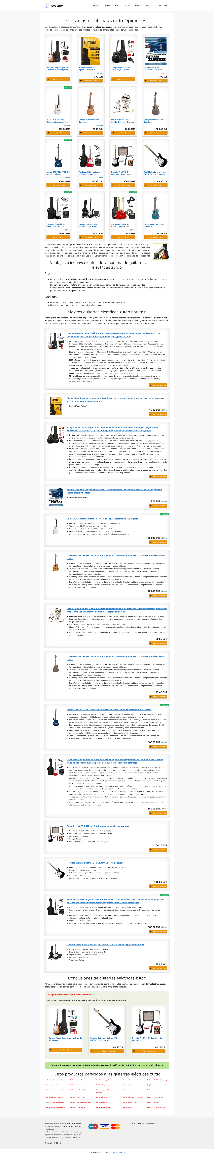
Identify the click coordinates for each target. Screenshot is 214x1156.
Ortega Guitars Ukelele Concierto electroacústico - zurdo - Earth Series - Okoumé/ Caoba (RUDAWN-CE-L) (116, 557)
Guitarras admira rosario (155, 1097)
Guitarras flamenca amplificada (80, 1102)
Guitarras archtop (153, 1102)
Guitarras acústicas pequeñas (54, 1090)
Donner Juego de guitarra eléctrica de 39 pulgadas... (58, 68)
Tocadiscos (162, 5)
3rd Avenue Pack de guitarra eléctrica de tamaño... (120, 225)
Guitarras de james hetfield (156, 1107)
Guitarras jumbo (152, 1090)
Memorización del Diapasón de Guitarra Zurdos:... (153, 68)
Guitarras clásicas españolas (54, 1097)
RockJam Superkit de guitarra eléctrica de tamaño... (55, 225)
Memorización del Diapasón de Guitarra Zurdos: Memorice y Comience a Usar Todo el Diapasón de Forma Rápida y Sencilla (114, 491)
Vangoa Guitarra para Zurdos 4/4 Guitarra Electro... (120, 68)
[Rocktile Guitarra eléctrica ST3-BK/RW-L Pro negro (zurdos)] (156, 156)
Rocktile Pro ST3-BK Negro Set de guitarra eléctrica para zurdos (98, 826)
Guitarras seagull (101, 1102)
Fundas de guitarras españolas (55, 1080)
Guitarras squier (126, 1107)
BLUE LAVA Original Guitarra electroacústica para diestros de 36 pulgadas (102, 519)
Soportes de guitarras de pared (55, 1107)
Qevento (57, 5)
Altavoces (150, 5)
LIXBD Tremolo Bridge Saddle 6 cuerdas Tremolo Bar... (122, 121)
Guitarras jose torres (102, 1097)
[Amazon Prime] (100, 73)
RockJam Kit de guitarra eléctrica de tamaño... (89, 173)
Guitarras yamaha (127, 1090)
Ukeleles (107, 5)
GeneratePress (119, 1152)
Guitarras (95, 5)
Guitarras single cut (76, 1085)
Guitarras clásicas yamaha (130, 1080)
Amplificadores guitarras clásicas (158, 1085)
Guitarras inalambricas (77, 1107)
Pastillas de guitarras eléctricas (106, 1085)
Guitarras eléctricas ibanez (130, 1085)
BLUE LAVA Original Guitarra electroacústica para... (57, 121)
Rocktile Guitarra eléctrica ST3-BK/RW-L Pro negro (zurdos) (96, 863)
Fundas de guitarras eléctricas (55, 1102)
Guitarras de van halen (77, 1080)
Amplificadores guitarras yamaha (107, 1080)
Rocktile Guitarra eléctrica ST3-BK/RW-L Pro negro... (155, 173)
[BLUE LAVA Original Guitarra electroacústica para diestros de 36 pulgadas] (58, 104)
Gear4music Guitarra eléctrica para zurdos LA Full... (89, 225)
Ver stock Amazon (59, 79)
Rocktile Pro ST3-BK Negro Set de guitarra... (121, 173)
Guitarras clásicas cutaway (130, 1102)
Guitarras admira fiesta (77, 1097)
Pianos (128, 5)
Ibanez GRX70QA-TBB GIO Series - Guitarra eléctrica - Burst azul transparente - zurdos (109, 709)
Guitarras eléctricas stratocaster (132, 1097)
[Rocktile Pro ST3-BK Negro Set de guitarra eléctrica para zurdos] (123, 156)
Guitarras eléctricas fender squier (158, 1080)
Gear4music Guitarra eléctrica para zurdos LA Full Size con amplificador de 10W (105, 944)
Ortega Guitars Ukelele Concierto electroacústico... (89, 121)
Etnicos (118, 5)
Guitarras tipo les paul (103, 1107)
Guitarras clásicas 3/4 (77, 1090)
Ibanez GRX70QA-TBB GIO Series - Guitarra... (58, 173)
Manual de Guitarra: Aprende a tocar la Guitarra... (87, 68)
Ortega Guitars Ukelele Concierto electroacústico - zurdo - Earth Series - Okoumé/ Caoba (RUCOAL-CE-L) (115, 658)
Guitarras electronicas (52, 1085)
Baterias (138, 5)
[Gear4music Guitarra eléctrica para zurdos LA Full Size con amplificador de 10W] (91, 208)
